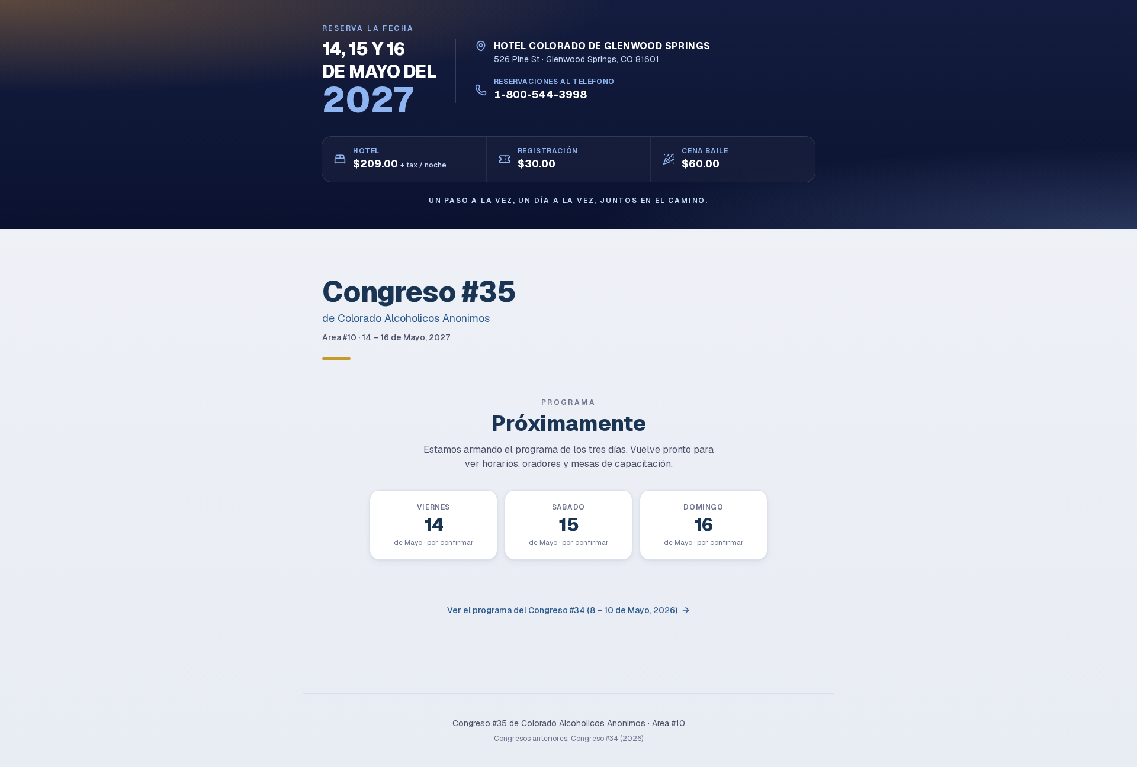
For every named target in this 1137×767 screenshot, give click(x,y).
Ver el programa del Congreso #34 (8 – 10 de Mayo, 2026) (562, 610)
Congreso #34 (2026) (607, 738)
